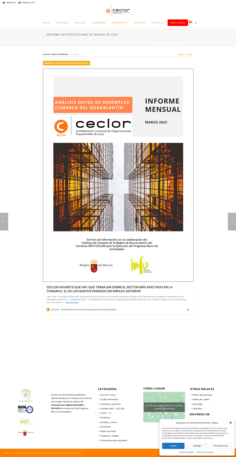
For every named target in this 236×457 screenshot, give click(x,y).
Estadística (62, 54)
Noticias (80, 22)
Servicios (139, 22)
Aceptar (173, 446)
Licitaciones (105, 426)
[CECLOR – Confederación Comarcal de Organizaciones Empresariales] (118, 11)
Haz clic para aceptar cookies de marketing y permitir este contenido (164, 407)
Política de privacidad (205, 452)
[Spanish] (190, 22)
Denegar (197, 446)
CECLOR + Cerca (108, 394)
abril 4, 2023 (74, 54)
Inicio (46, 22)
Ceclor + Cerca (50, 54)
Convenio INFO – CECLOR (112, 408)
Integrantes (119, 22)
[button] (230, 422)
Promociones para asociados (113, 440)
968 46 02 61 (11, 2)
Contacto (158, 22)
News (148, 44)
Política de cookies (186, 452)
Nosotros (62, 22)
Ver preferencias (220, 446)
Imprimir (181, 54)
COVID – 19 (105, 413)
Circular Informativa (109, 399)
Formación (98, 22)
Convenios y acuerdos (110, 404)
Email (189, 54)
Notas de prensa (108, 431)
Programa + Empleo (109, 435)
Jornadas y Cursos (108, 422)
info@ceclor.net (28, 2)
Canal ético (197, 408)
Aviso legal (197, 404)
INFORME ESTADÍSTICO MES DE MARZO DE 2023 (66, 63)
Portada (139, 44)
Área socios (178, 22)
